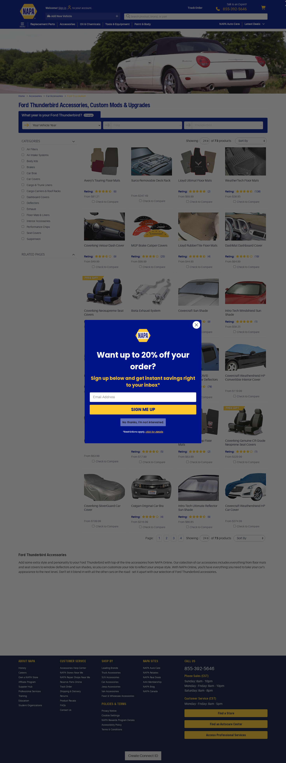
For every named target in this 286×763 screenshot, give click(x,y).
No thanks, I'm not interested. (143, 422)
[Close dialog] (196, 324)
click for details (154, 431)
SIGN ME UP (143, 410)
